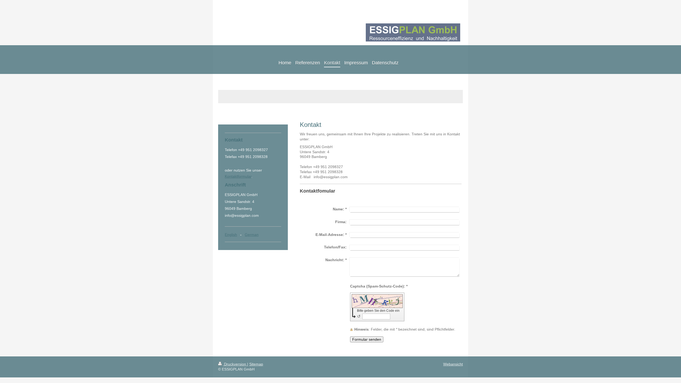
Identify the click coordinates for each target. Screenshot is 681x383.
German (252, 234)
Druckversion (235, 364)
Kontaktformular (238, 176)
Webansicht (453, 364)
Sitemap (256, 364)
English (231, 234)
